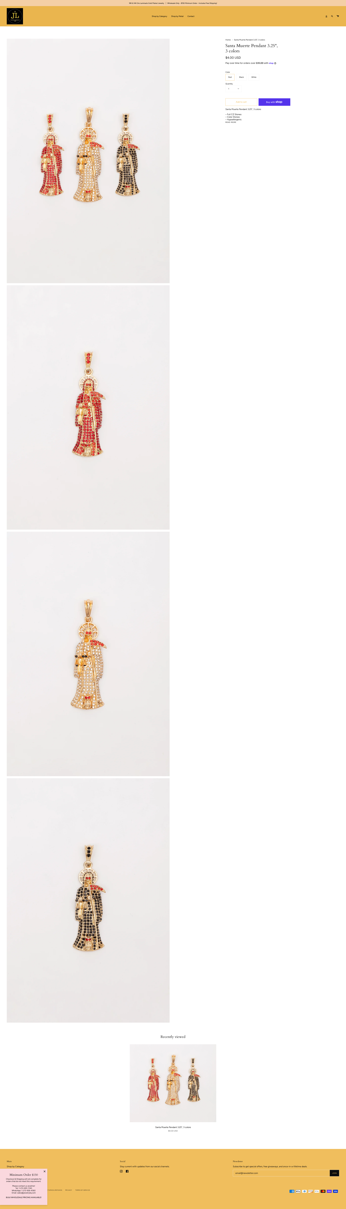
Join (334, 1173)
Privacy (68, 1190)
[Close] (44, 1171)
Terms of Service (82, 1190)
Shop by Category (15, 1166)
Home (228, 40)
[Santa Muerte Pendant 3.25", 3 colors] (173, 1083)
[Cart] (338, 16)
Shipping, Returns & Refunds (49, 1190)
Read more (230, 122)
